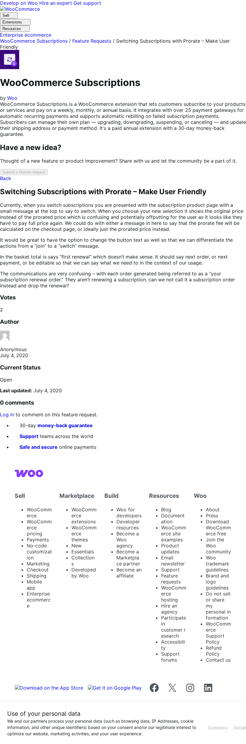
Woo (12, 98)
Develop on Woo (19, 3)
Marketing (38, 564)
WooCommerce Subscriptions (34, 41)
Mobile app (34, 585)
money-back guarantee (65, 425)
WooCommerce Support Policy (218, 633)
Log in (7, 415)
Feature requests (171, 579)
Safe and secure (39, 447)
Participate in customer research (173, 627)
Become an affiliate (129, 573)
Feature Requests (91, 41)
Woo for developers (129, 513)
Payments (38, 540)
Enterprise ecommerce (39, 600)
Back (5, 178)
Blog (166, 510)
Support (29, 436)
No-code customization (39, 552)
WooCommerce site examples (173, 534)
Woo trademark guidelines (217, 564)
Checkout (38, 570)
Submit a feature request (23, 172)
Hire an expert (56, 3)
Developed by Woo (83, 573)
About (213, 510)
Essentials (82, 552)
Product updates (170, 549)
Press (212, 516)
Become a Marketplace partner (128, 558)
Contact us (218, 660)
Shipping (36, 576)
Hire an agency (169, 609)
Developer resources (128, 525)
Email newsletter (173, 561)
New (76, 546)
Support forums (170, 657)
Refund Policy (214, 651)
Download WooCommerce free (218, 528)
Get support (87, 3)
